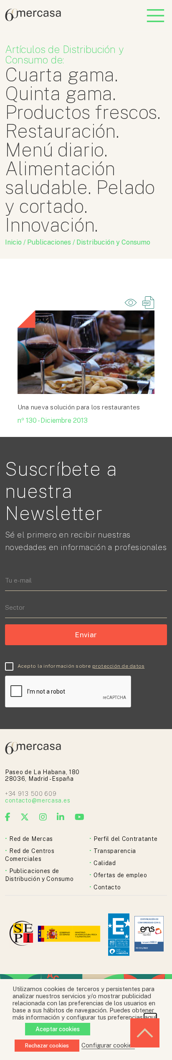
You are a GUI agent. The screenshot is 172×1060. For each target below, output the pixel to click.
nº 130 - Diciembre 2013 (53, 420)
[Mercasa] (33, 19)
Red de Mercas (31, 838)
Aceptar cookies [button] (57, 1029)
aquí (150, 1017)
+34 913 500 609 (31, 793)
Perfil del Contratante (125, 838)
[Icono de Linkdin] (61, 817)
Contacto (107, 887)
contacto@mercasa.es (37, 800)
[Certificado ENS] (149, 934)
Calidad (105, 863)
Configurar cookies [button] (108, 1045)
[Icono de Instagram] (43, 817)
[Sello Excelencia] (118, 934)
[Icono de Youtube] (80, 817)
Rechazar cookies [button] (47, 1045)
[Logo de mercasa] (23, 934)
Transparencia (115, 851)
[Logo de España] (70, 934)
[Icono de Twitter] (24, 817)
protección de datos (118, 666)
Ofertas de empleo (120, 875)
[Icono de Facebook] (8, 817)
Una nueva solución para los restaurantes (79, 407)
